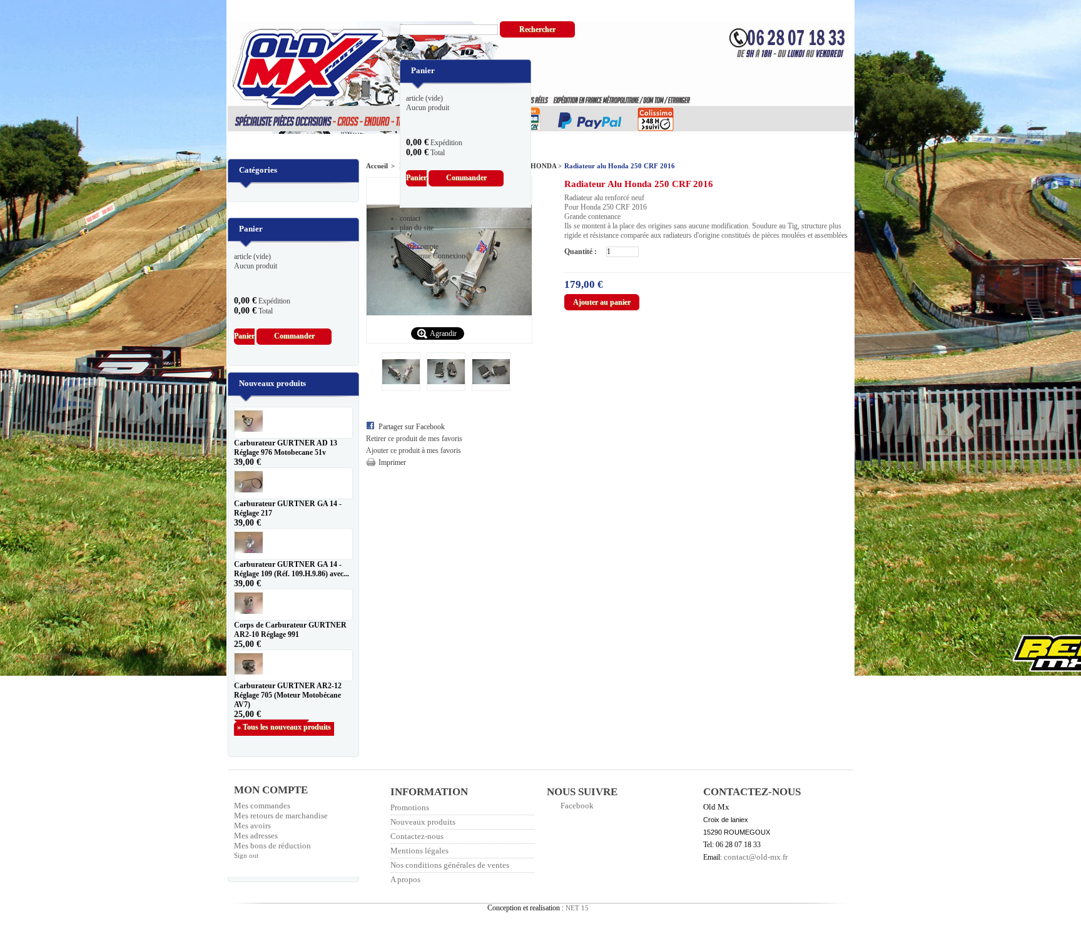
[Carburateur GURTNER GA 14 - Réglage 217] (293, 483)
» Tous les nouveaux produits (284, 727)
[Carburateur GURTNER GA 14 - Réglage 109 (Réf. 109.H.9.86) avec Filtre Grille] (293, 544)
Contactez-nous (417, 836)
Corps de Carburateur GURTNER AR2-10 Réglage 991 (290, 630)
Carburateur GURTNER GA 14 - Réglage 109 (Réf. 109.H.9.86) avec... (291, 569)
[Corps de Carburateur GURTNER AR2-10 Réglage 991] (293, 604)
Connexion (449, 256)
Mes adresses (256, 835)
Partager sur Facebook (411, 426)
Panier (419, 54)
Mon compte (271, 790)
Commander (466, 177)
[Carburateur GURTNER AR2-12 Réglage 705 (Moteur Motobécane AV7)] (293, 665)
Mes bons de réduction (272, 845)
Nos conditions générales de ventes (449, 865)
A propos (405, 879)
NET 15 (577, 908)
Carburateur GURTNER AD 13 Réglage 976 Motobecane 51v (285, 448)
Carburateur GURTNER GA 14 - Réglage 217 (288, 508)
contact (410, 218)
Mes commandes (262, 805)
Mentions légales (419, 850)
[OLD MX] (301, 70)
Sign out (246, 855)
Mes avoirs (252, 825)
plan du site (417, 227)
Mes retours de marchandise (281, 815)
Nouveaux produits (272, 383)
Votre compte (419, 246)
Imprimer (392, 462)
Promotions (409, 807)
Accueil (377, 166)
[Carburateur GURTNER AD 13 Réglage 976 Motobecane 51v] (293, 422)
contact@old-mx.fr (756, 857)
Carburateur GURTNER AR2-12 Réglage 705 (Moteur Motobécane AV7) (288, 695)
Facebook (577, 805)
